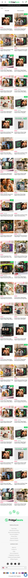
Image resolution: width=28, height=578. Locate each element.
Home (2, 8)
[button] (2, 2)
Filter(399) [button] (7, 10)
